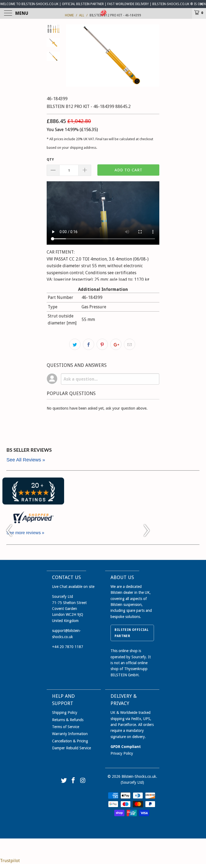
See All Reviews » (25, 459)
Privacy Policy (122, 753)
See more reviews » (25, 532)
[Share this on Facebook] (88, 344)
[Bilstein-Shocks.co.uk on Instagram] (83, 781)
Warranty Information (70, 734)
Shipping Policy (64, 712)
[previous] (70, 55)
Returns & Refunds (67, 720)
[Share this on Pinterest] (102, 344)
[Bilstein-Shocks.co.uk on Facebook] (73, 781)
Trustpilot (10, 860)
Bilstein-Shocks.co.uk (139, 776)
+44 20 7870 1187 (67, 647)
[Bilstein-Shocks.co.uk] (103, 13)
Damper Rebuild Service (71, 748)
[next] (154, 55)
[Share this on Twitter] (74, 344)
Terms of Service (65, 727)
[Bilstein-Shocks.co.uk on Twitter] (64, 781)
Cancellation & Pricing (70, 741)
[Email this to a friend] (129, 344)
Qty (50, 159)
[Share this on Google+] (116, 344)
